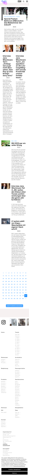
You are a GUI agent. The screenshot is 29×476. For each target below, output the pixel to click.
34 (23, 281)
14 (17, 275)
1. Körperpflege (18, 337)
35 (26, 281)
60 (20, 290)
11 (8, 275)
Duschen (3, 388)
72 (3, 295)
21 (11, 278)
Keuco (17, 399)
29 (9, 281)
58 (14, 290)
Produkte (3, 379)
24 (20, 278)
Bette (16, 383)
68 (17, 293)
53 (26, 287)
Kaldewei (17, 395)
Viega (16, 403)
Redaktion (18, 417)
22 (14, 278)
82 (6, 298)
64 (6, 293)
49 (14, 287)
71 (25, 293)
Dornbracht (18, 388)
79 (23, 295)
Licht (16, 364)
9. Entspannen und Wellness (18, 350)
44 (26, 284)
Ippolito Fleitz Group (18, 377)
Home (3, 332)
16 (23, 275)
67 (14, 293)
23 (17, 278)
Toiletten (3, 392)
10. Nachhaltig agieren (18, 351)
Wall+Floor (18, 359)
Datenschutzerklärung (19, 466)
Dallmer (17, 386)
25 (23, 278)
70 (23, 293)
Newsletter (4, 426)
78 (20, 295)
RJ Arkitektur (18, 372)
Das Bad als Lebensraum (18, 334)
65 (9, 293)
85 (14, 298)
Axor (16, 381)
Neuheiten (4, 381)
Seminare (4, 407)
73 (6, 295)
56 (9, 290)
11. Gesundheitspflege (18, 353)
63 (3, 293)
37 (6, 284)
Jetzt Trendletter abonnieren (14, 305)
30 (11, 281)
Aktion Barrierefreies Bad (18, 414)
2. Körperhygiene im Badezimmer (18, 339)
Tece (16, 402)
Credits (3, 423)
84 (11, 298)
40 (14, 284)
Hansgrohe (18, 394)
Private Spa (4, 362)
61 (23, 290)
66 (11, 293)
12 (11, 275)
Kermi (17, 397)
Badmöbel (4, 391)
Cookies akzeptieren (14, 469)
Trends (18, 16)
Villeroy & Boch (18, 405)
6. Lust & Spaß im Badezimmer (18, 345)
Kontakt (3, 420)
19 (6, 278)
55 (6, 290)
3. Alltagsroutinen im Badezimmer (18, 340)
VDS (15, 141)
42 (20, 284)
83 (9, 298)
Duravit (17, 389)
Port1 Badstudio (18, 375)
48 (11, 287)
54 (3, 290)
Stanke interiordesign (18, 373)
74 (9, 295)
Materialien (18, 362)
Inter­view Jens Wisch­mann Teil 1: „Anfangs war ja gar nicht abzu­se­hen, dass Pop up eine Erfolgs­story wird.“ (8, 66)
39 (11, 284)
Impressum (4, 422)
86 (17, 298)
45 (3, 287)
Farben (17, 361)
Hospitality (4, 359)
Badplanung (4, 368)
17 (25, 275)
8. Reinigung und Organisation (18, 348)
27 (3, 281)
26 (26, 278)
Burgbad (17, 384)
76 (14, 295)
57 (11, 290)
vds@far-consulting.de (6, 444)
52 (23, 287)
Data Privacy (4, 425)
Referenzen (4, 357)
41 (17, 284)
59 (17, 290)
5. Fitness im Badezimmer (18, 344)
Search (23, 1)
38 (9, 284)
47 (9, 287)
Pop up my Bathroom (9, 16)
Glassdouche (18, 392)
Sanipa (17, 400)
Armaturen (4, 384)
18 (3, 278)
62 (26, 290)
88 (23, 298)
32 (17, 281)
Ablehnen (14, 473)
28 (6, 281)
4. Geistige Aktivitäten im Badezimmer (18, 342)
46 (6, 287)
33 (20, 281)
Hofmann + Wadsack (18, 370)
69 (20, 293)
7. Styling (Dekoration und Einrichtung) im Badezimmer (18, 347)
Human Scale (18, 336)
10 (6, 275)
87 (20, 298)
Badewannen (4, 386)
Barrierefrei (18, 366)
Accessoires (4, 383)
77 (17, 295)
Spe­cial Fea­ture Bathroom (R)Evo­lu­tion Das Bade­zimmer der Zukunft (13, 21)
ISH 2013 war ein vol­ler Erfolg (18, 144)
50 (17, 287)
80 (25, 295)
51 (20, 287)
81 (3, 298)
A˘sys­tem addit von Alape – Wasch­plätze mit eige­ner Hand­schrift (18, 225)
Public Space (4, 361)
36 (3, 284)
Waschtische (4, 389)
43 (23, 284)
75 (11, 295)
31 (14, 281)
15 (20, 275)
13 (14, 275)
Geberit (17, 391)
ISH (12, 141)
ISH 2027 (4, 412)
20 (9, 278)
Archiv (17, 355)
